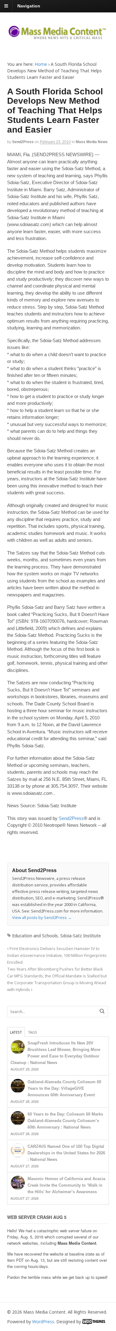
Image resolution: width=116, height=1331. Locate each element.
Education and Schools (35, 936)
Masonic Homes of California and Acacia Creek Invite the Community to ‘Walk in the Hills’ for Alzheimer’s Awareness (66, 1185)
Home (41, 64)
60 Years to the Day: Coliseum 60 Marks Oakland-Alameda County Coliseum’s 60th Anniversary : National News (65, 1121)
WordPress (43, 1321)
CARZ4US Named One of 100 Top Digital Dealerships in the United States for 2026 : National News (66, 1153)
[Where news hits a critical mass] (58, 37)
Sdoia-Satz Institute (80, 936)
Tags (32, 1032)
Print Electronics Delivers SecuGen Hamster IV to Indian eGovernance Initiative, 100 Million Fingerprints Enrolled (57, 955)
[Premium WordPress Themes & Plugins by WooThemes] (93, 1321)
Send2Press (23, 142)
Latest (16, 1032)
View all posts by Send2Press (42, 917)
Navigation (28, 5)
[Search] (102, 1011)
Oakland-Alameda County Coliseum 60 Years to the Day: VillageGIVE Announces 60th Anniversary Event (64, 1088)
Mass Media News (92, 142)
